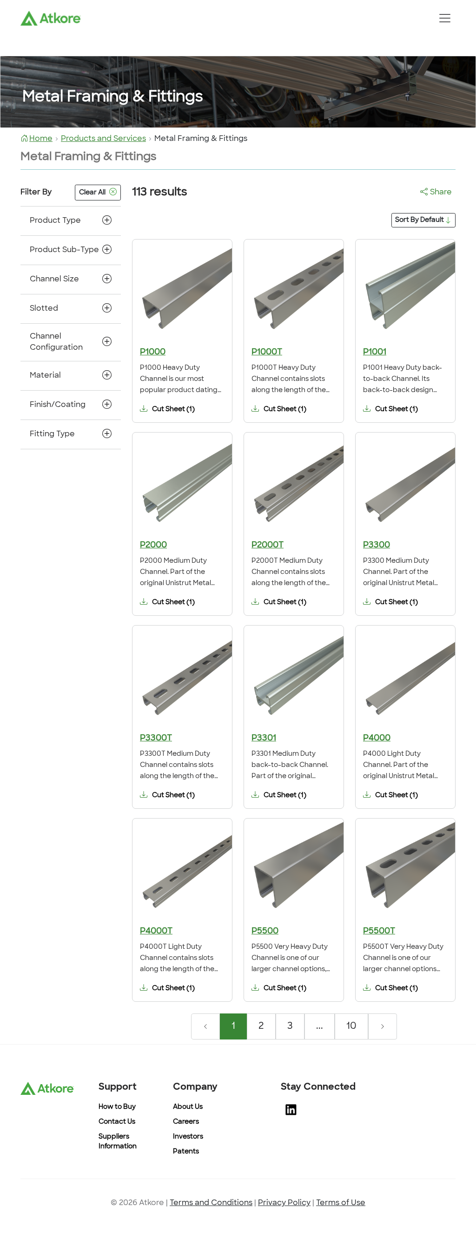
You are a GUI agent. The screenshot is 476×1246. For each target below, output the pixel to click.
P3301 (263, 738)
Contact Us (117, 1122)
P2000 (153, 545)
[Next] (382, 1026)
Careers (186, 1122)
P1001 (374, 352)
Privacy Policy (284, 1203)
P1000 (152, 352)
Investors (188, 1136)
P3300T (156, 738)
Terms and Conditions (211, 1203)
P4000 (376, 738)
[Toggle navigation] (445, 18)
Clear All (92, 192)
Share (441, 192)
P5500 (264, 931)
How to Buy (117, 1107)
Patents (186, 1151)
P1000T (266, 352)
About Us (188, 1107)
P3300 (376, 545)
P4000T (156, 931)
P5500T (379, 931)
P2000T (267, 545)
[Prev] (205, 1026)
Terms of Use (340, 1203)
